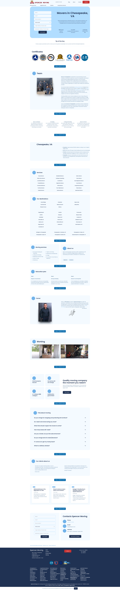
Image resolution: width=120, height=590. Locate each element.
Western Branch (60, 204)
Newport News (79, 214)
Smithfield (41, 217)
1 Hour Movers (79, 178)
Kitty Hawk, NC (79, 222)
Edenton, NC (41, 222)
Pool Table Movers (60, 187)
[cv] (39, 2)
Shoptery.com (45, 545)
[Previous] (30, 351)
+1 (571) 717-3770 (58, 2)
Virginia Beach (41, 212)
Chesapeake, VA (33, 568)
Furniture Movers (41, 187)
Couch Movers (79, 183)
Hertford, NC (60, 219)
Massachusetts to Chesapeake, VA (79, 234)
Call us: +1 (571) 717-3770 (60, 66)
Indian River (77, 204)
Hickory (60, 207)
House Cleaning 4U (52, 545)
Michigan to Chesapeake (41, 232)
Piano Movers (79, 187)
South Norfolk (43, 204)
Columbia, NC (41, 226)
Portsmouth (79, 212)
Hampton (60, 214)
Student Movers (41, 190)
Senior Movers (79, 175)
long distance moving (79, 89)
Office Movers (60, 185)
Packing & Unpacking (60, 178)
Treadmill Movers (41, 183)
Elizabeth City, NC (79, 219)
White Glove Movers (41, 178)
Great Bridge (43, 202)
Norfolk (60, 212)
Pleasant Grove (43, 207)
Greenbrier (60, 202)
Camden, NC (79, 217)
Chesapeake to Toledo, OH (79, 232)
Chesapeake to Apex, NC (41, 234)
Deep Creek (77, 202)
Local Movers (60, 180)
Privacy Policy (48, 553)
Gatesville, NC (41, 219)
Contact (47, 551)
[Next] (89, 351)
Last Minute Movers (41, 180)
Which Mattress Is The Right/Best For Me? (40, 489)
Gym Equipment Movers (79, 180)
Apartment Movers (79, 190)
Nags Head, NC (41, 224)
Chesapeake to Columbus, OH (60, 232)
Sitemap (47, 554)
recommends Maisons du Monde (36, 545)
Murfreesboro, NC (79, 224)
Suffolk (41, 214)
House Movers (41, 175)
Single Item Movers (60, 183)
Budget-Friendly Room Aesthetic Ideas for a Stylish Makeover (79, 490)
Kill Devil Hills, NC (60, 222)
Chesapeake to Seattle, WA (60, 234)
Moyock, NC (60, 217)
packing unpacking (78, 87)
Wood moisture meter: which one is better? (59, 489)
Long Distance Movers (79, 185)
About (47, 550)
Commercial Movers (41, 185)
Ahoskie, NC (60, 224)
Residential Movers (60, 175)
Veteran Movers (60, 190)
